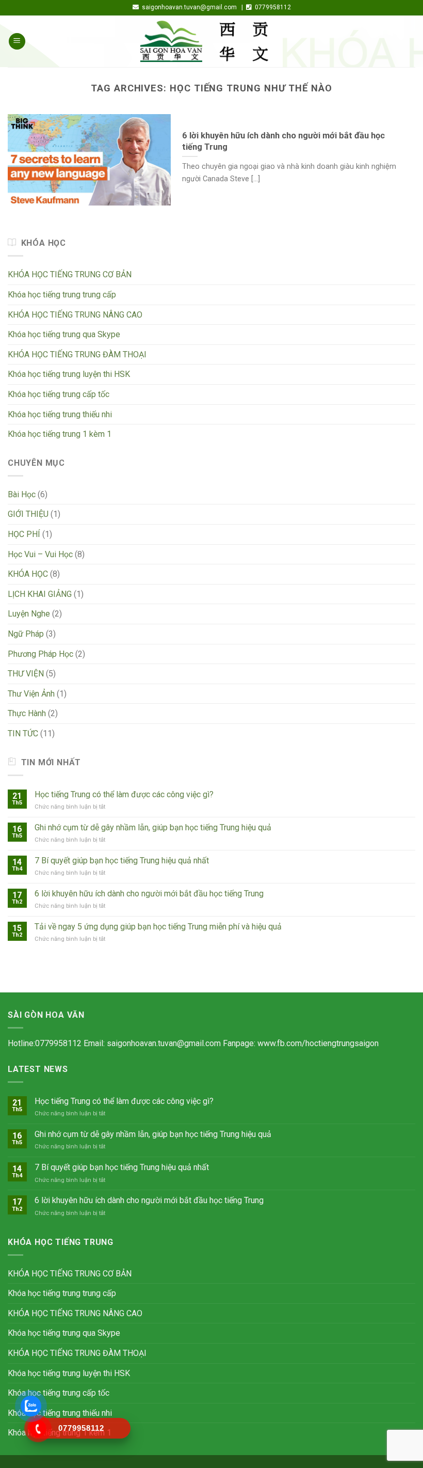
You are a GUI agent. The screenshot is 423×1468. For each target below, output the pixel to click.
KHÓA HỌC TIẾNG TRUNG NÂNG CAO (75, 315)
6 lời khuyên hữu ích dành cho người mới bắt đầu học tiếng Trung (149, 893)
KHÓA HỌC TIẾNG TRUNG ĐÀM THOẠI (77, 354)
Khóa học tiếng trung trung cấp (62, 294)
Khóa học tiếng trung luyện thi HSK (69, 374)
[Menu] (17, 41)
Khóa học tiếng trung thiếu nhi (60, 414)
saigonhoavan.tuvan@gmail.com (164, 1043)
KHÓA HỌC (28, 574)
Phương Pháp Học (40, 654)
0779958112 (58, 1043)
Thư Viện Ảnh (31, 694)
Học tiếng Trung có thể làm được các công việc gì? (124, 794)
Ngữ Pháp (26, 634)
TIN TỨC (23, 733)
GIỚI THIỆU (28, 514)
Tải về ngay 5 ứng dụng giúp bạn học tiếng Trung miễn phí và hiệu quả (158, 927)
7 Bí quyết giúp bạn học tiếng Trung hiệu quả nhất (122, 860)
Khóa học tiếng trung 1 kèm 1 (59, 434)
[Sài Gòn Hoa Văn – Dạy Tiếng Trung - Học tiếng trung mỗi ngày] (211, 41)
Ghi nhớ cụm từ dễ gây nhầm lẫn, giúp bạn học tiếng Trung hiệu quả (153, 827)
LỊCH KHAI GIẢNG (40, 594)
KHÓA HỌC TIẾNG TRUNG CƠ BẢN (70, 274)
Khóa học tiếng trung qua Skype (64, 334)
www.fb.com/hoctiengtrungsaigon (318, 1043)
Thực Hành (27, 713)
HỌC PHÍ (24, 534)
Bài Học (22, 494)
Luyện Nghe (29, 614)
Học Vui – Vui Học (40, 554)
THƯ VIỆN (26, 673)
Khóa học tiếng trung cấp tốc (58, 394)
